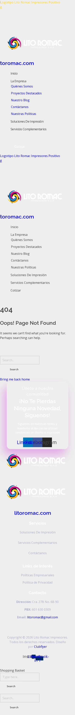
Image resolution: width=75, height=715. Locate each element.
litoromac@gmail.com (42, 617)
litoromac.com (32, 513)
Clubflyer (40, 646)
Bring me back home (15, 379)
